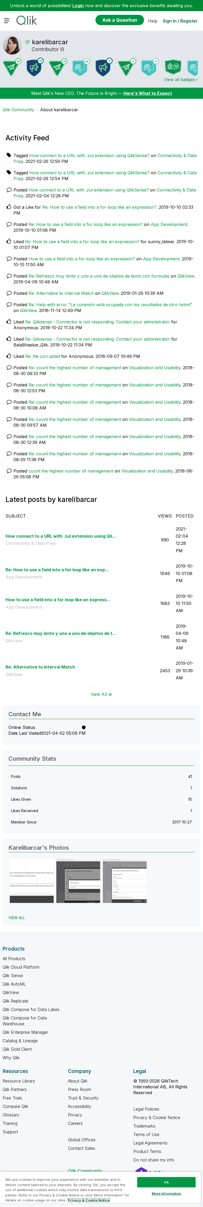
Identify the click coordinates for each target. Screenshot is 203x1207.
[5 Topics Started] (104, 67)
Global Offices (81, 1139)
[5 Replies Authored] (127, 67)
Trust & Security (83, 1098)
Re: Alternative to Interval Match (61, 293)
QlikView (185, 276)
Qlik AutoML (14, 984)
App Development (169, 224)
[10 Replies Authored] (58, 67)
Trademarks (144, 1126)
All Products (14, 958)
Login (78, 5)
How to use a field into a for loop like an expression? (82, 258)
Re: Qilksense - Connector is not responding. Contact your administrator (97, 321)
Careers (75, 1123)
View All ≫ (102, 694)
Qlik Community (18, 109)
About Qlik (77, 1081)
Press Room (79, 1089)
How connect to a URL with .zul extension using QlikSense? (89, 155)
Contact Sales (81, 1148)
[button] (32, 881)
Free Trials (12, 1098)
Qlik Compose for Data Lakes (31, 1009)
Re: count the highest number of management (75, 367)
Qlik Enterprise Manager (25, 1032)
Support (10, 1131)
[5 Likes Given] (150, 67)
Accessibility (79, 1106)
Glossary (11, 1114)
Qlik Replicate (15, 1001)
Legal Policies (146, 1109)
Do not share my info (154, 1160)
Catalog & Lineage (20, 1040)
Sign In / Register (180, 21)
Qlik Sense (13, 975)
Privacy (75, 1114)
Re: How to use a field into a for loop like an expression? (99, 207)
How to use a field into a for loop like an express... (58, 599)
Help (153, 21)
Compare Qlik (15, 1106)
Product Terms (147, 1151)
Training (10, 1123)
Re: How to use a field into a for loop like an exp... (57, 569)
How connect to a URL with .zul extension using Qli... (61, 536)
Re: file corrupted (42, 356)
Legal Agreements (150, 1143)
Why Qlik (11, 1057)
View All (16, 917)
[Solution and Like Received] (173, 67)
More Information (166, 1193)
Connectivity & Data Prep (31, 543)
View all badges (179, 79)
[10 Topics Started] (35, 67)
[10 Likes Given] (81, 67)
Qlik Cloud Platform (21, 967)
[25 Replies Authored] (12, 67)
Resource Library (19, 1081)
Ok (166, 1182)
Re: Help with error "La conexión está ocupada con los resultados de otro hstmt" (110, 304)
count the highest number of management (71, 471)
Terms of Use (146, 1134)
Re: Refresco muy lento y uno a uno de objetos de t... (61, 633)
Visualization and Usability (155, 367)
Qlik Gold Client (17, 1049)
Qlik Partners (15, 1089)
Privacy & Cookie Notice (156, 1117)
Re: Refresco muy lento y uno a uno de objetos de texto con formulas (99, 276)
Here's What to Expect (147, 93)
